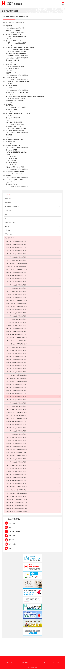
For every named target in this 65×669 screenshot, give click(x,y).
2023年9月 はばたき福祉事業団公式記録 (16, 347)
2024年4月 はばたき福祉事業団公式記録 (16, 325)
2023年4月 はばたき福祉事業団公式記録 (16, 362)
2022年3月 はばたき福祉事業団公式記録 (16, 403)
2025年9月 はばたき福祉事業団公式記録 (16, 272)
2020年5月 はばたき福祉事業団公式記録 (16, 471)
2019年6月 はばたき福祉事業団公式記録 (16, 505)
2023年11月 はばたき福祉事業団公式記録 (16, 340)
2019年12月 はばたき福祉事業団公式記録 (16, 486)
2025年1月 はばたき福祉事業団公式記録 (16, 297)
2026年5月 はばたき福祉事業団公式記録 (16, 247)
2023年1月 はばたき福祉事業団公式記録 (16, 372)
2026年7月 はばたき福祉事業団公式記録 (16, 241)
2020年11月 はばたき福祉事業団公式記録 (16, 452)
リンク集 (46, 662)
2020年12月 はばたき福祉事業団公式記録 (16, 449)
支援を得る (12, 535)
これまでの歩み (9, 210)
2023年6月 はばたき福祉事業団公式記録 (16, 356)
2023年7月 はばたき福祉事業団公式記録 (16, 353)
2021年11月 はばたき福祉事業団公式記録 (16, 415)
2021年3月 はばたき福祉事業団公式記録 (16, 440)
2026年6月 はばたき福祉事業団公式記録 (16, 244)
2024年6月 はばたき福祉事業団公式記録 (16, 319)
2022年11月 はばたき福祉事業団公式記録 (16, 378)
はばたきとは (8, 194)
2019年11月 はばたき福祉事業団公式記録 (16, 490)
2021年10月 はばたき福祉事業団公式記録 (16, 418)
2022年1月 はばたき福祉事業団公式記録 (16, 409)
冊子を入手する (13, 544)
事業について (8, 214)
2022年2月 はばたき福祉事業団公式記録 (16, 406)
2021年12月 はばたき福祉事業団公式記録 (16, 412)
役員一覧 (7, 226)
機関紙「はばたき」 (10, 234)
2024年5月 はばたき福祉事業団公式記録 (16, 322)
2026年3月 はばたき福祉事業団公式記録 (16, 253)
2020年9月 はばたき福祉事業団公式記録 (16, 459)
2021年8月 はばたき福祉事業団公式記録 (16, 424)
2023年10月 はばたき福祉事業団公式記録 (16, 344)
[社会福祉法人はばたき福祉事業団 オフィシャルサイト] (14, 3)
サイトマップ (36, 662)
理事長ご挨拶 (8, 199)
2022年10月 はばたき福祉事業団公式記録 (16, 381)
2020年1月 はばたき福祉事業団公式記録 (16, 483)
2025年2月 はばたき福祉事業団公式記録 (16, 294)
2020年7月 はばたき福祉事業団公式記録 (16, 465)
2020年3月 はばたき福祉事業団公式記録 (16, 477)
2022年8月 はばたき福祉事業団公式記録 (16, 387)
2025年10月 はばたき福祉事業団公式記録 (16, 269)
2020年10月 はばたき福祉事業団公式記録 (16, 455)
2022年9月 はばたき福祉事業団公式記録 (16, 384)
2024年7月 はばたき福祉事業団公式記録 (16, 316)
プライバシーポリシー (12, 662)
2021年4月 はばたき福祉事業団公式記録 (16, 437)
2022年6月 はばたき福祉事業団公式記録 (16, 393)
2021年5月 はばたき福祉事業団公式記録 (16, 434)
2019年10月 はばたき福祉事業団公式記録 (16, 493)
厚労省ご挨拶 (8, 202)
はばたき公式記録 (9, 238)
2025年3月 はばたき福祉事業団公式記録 (16, 291)
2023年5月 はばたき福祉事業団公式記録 (16, 359)
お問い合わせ (55, 662)
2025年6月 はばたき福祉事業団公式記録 (16, 281)
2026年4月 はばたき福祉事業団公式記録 (16, 250)
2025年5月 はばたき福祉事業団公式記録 (16, 285)
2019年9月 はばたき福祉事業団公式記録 (16, 496)
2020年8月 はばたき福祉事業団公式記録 (16, 462)
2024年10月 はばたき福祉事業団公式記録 (16, 306)
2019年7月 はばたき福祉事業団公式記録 (16, 502)
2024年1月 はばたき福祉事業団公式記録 (16, 334)
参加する (11, 540)
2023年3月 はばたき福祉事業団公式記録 (16, 365)
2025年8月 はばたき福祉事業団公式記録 (16, 275)
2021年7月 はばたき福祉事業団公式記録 (16, 427)
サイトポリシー (25, 662)
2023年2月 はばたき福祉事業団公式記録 (16, 368)
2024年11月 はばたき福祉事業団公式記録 (16, 303)
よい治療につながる (14, 531)
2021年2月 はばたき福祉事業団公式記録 (16, 443)
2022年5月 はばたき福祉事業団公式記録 (16, 396)
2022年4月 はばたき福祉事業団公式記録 (16, 399)
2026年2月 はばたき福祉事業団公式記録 (16, 257)
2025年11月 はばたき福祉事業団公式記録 (16, 266)
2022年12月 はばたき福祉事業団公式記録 (16, 375)
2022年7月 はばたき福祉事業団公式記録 (16, 390)
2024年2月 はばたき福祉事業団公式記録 (16, 331)
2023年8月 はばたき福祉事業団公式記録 (16, 350)
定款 (6, 218)
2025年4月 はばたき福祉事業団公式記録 (16, 288)
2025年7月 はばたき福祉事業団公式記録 (16, 278)
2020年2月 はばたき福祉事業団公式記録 (16, 480)
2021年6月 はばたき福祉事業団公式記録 (16, 431)
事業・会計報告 (9, 230)
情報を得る (12, 523)
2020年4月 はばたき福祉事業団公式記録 (16, 474)
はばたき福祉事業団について (12, 206)
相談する (11, 527)
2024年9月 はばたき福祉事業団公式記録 (16, 309)
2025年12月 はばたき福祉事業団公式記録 (16, 263)
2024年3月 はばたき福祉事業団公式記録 (16, 328)
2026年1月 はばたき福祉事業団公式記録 (16, 260)
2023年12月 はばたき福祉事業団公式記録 (16, 337)
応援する (11, 548)
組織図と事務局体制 (10, 222)
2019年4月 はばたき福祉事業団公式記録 (16, 511)
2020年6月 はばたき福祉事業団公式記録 (16, 468)
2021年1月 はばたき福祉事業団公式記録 (16, 446)
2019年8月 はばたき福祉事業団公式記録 (16, 499)
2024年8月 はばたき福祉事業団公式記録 (16, 313)
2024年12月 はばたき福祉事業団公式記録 (16, 300)
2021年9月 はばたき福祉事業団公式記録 (16, 421)
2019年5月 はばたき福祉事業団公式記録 (16, 508)
